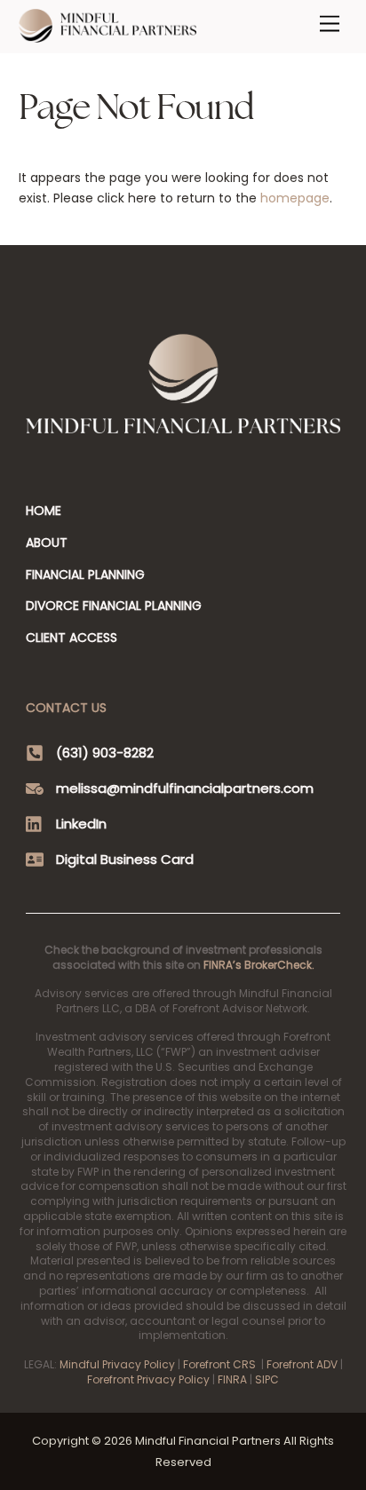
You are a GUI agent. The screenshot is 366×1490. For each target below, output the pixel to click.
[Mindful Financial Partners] (107, 35)
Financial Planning (85, 574)
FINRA (232, 1379)
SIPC (267, 1379)
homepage (295, 198)
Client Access (71, 637)
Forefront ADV (302, 1364)
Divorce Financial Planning (114, 605)
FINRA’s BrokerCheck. (258, 964)
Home (43, 510)
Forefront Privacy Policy (148, 1379)
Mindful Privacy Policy (117, 1364)
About (47, 542)
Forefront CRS (219, 1364)
